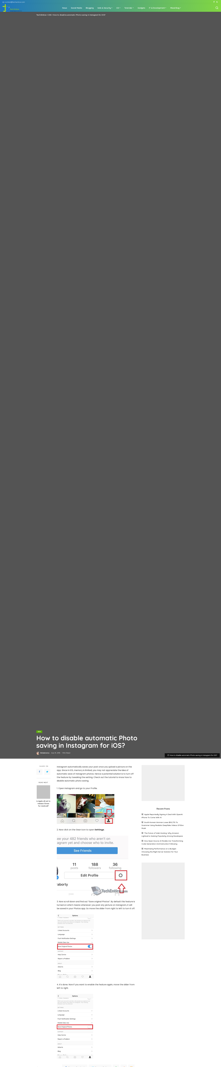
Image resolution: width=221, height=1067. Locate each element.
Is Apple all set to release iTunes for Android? (43, 803)
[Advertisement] (163, 783)
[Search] (216, 8)
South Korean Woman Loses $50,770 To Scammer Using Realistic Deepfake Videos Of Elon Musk (163, 825)
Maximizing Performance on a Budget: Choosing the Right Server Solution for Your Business (160, 852)
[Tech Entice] (12, 8)
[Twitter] (217, 2)
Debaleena (44, 753)
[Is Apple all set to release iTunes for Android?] (43, 792)
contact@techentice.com (15, 2)
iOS (39, 732)
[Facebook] (214, 2)
